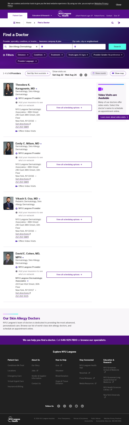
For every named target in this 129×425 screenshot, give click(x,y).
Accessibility (89, 421)
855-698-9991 (116, 421)
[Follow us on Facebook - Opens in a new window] (58, 406)
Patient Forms (99, 16)
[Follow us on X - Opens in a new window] (64, 406)
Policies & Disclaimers (81, 418)
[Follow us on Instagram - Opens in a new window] (70, 406)
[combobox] (21, 47)
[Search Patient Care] (112, 23)
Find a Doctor (44, 23)
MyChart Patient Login (82, 16)
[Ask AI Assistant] (119, 23)
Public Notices (96, 418)
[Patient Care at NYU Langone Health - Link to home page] (64, 13)
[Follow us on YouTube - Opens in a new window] (76, 406)
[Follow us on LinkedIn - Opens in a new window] (82, 406)
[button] (118, 5)
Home (28, 23)
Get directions (22, 124)
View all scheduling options (67, 108)
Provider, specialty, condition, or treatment (21, 41)
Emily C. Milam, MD (27, 143)
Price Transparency (64, 418)
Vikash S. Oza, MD (26, 198)
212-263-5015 (21, 296)
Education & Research (41, 15)
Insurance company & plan (50, 41)
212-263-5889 (22, 127)
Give (116, 16)
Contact (109, 16)
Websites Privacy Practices (112, 418)
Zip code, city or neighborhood (85, 41)
